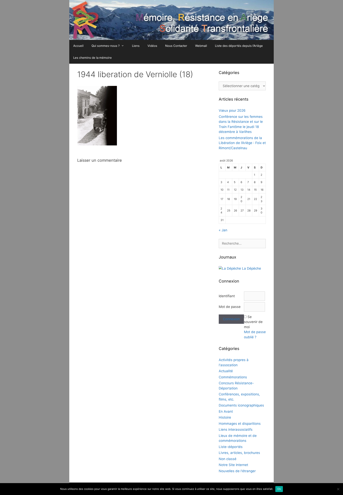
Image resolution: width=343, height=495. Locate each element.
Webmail (201, 46)
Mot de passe (230, 307)
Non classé (227, 459)
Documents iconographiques (241, 405)
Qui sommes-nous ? (106, 46)
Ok (279, 488)
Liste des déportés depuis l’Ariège (239, 46)
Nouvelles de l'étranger (237, 471)
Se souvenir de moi (253, 322)
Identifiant (227, 296)
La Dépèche (251, 268)
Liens (136, 46)
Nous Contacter (176, 46)
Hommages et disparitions (240, 424)
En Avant (226, 411)
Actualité (226, 371)
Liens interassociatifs (235, 430)
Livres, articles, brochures (239, 453)
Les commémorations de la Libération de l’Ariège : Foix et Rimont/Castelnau (242, 143)
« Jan (223, 230)
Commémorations (233, 377)
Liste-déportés (231, 447)
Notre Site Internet (233, 465)
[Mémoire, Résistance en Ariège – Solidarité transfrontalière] (171, 20)
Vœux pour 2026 (232, 110)
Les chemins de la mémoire (92, 58)
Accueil (78, 46)
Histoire (225, 417)
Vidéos (152, 46)
